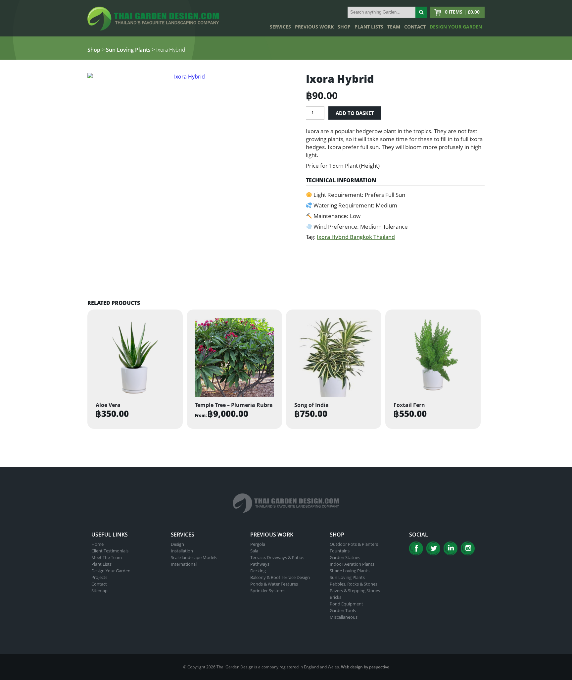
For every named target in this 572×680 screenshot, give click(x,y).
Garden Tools (343, 610)
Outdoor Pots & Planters (354, 544)
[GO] (421, 12)
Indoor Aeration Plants (352, 564)
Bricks (335, 597)
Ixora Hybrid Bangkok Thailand (356, 237)
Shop (344, 27)
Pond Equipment (346, 604)
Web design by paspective (365, 667)
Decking (258, 571)
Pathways (259, 564)
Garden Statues (345, 557)
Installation (182, 551)
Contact (415, 27)
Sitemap (99, 591)
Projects (99, 577)
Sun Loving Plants (128, 49)
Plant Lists (369, 27)
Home (97, 544)
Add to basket (355, 113)
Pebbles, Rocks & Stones (353, 584)
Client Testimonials (109, 551)
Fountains (340, 551)
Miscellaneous (344, 617)
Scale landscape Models (194, 557)
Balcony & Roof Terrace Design (280, 577)
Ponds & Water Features (274, 584)
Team (393, 27)
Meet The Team (106, 557)
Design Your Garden (456, 27)
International (184, 564)
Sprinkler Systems (267, 591)
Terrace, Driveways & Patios (277, 557)
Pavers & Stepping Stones (355, 591)
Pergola (257, 544)
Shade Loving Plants (349, 571)
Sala (254, 551)
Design (177, 544)
